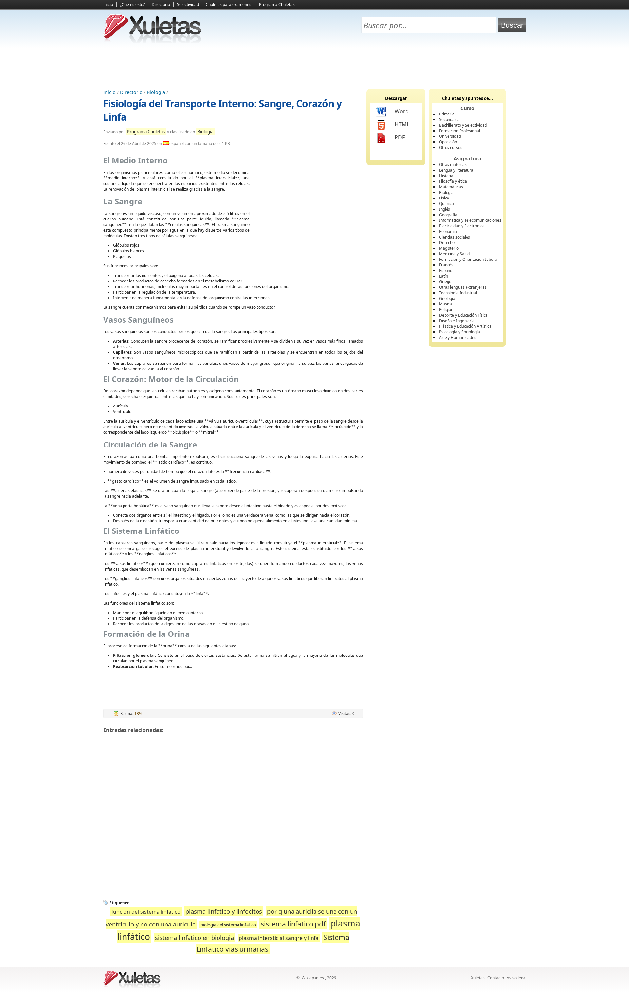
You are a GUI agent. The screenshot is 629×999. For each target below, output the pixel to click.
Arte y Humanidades (457, 337)
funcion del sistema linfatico (146, 911)
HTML (402, 124)
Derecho (447, 242)
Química (446, 203)
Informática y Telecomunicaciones (470, 220)
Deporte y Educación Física (463, 315)
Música (445, 304)
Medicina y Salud (454, 254)
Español (446, 270)
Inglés (444, 209)
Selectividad (188, 4)
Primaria (447, 114)
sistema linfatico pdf (293, 923)
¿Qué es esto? (132, 4)
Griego (445, 281)
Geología (447, 298)
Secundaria (449, 119)
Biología (156, 92)
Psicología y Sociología (459, 332)
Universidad (450, 136)
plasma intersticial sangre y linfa (278, 938)
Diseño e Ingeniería (457, 320)
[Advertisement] (314, 66)
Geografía (448, 215)
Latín (443, 276)
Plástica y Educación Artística (465, 326)
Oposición (448, 142)
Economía (448, 231)
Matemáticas (451, 187)
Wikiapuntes (313, 978)
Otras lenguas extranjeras (462, 287)
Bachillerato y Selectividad (463, 125)
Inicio (108, 4)
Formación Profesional (459, 131)
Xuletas (478, 978)
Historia (446, 175)
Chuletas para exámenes (228, 4)
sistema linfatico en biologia (194, 937)
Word (402, 111)
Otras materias (453, 164)
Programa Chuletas (277, 4)
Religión (446, 309)
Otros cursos (450, 147)
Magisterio (449, 248)
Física (444, 198)
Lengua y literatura (456, 170)
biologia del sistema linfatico (228, 925)
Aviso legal (516, 978)
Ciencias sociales (454, 237)
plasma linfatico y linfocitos (223, 911)
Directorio (161, 4)
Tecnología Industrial (458, 293)
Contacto (495, 978)
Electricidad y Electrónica (462, 226)
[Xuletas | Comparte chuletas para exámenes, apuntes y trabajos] (152, 42)
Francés (446, 265)
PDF (400, 137)
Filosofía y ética (453, 181)
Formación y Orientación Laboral (468, 259)
